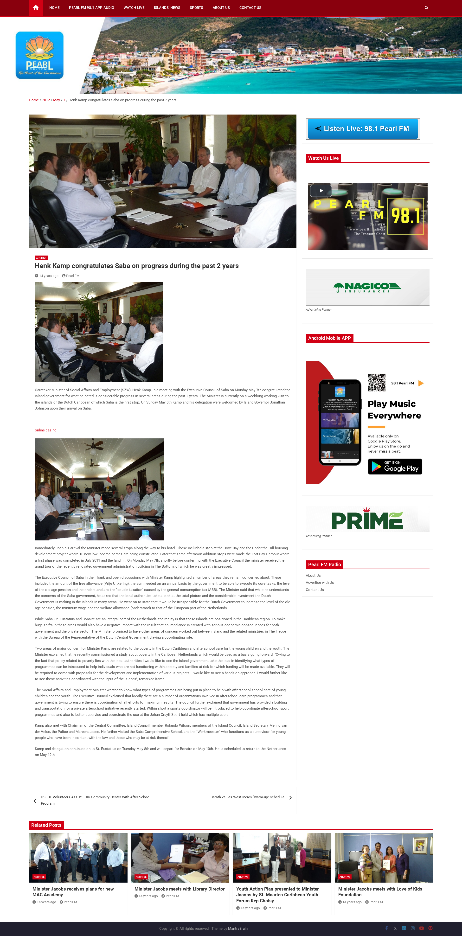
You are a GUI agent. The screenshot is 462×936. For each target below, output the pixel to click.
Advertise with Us (320, 582)
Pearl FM (72, 276)
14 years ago (48, 276)
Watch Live (134, 8)
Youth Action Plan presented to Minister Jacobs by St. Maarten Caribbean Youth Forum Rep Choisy (277, 895)
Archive (41, 258)
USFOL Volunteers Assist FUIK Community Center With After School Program (95, 800)
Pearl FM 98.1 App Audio (91, 8)
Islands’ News (167, 8)
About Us (221, 8)
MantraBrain (238, 928)
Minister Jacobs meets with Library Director (180, 889)
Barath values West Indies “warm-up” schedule (247, 797)
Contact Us (250, 8)
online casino (46, 430)
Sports (196, 8)
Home (54, 8)
